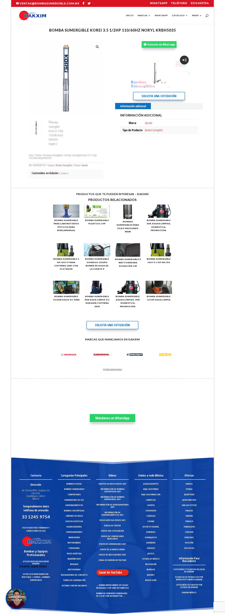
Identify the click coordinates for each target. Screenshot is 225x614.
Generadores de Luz (74, 499)
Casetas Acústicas (74, 521)
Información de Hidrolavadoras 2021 (112, 506)
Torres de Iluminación (74, 580)
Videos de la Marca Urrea (112, 549)
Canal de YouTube (110, 572)
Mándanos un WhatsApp (112, 418)
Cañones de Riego (74, 515)
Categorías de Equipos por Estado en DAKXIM (189, 586)
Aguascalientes (150, 483)
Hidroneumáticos (74, 505)
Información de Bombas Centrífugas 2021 (112, 490)
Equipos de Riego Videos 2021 (112, 483)
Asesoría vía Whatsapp (161, 44)
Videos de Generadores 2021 (112, 543)
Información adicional (133, 106)
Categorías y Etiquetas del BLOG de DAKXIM (189, 570)
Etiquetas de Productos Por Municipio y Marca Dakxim (189, 578)
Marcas (142, 15)
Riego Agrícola (74, 553)
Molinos (74, 564)
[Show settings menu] (170, 86)
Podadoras (74, 548)
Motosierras (74, 569)
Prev (57, 355)
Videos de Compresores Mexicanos (112, 537)
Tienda (38, 155)
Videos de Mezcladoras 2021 (112, 554)
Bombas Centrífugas (74, 510)
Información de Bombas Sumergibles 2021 (112, 498)
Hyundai (85, 165)
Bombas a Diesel (74, 483)
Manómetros (74, 558)
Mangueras (74, 537)
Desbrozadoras (74, 526)
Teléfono (179, 3)
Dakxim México (189, 592)
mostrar (64, 173)
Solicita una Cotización (159, 96)
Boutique (26, 577)
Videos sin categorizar (112, 530)
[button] (97, 47)
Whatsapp (159, 3)
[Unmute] (164, 86)
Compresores (74, 494)
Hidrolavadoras (74, 531)
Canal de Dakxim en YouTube (112, 560)
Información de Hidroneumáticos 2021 (112, 513)
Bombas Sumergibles (53, 155)
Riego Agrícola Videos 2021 (112, 520)
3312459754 (200, 3)
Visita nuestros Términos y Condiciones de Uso (35, 529)
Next (167, 355)
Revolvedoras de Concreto (74, 574)
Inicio (130, 15)
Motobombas (74, 542)
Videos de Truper (112, 525)
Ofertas (189, 475)
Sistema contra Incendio (74, 585)
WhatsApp (161, 15)
